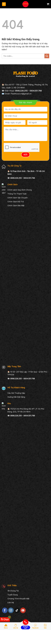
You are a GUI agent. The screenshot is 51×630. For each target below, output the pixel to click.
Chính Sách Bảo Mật (15, 205)
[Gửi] (46, 56)
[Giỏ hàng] (48, 4)
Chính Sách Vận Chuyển (17, 198)
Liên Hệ (10, 602)
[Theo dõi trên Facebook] (5, 610)
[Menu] (4, 4)
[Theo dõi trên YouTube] (23, 610)
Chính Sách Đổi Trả (15, 201)
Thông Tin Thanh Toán (17, 194)
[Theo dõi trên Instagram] (11, 610)
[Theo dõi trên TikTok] (17, 610)
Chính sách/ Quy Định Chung (19, 190)
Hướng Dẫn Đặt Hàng (16, 397)
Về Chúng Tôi (13, 591)
